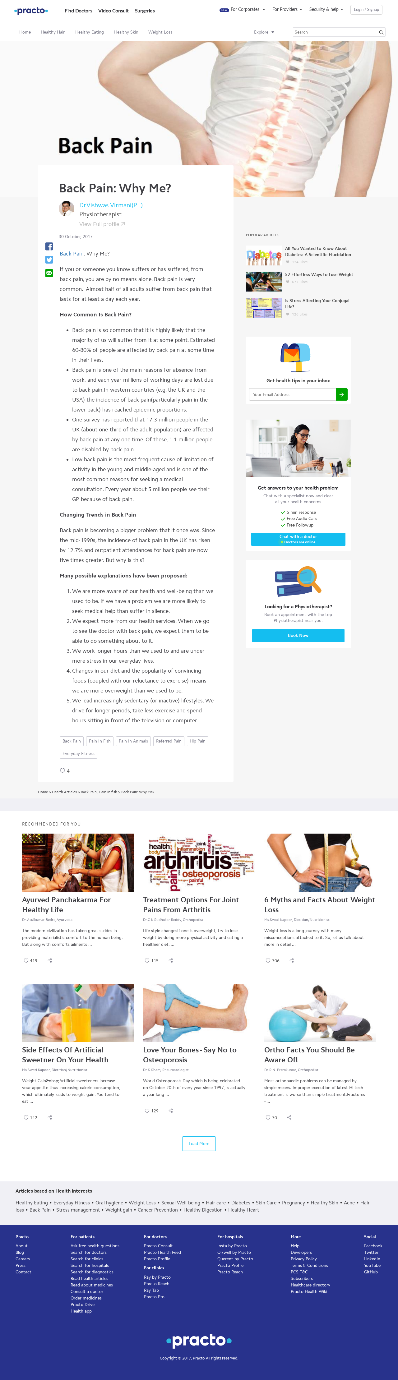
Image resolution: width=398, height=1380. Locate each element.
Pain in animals (133, 741)
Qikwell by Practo (234, 1252)
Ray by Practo (157, 1277)
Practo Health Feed (162, 1252)
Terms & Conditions (309, 1265)
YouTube (372, 1265)
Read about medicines (92, 1285)
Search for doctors (89, 1252)
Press (20, 1265)
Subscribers (302, 1278)
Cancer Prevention (158, 1210)
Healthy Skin (324, 1203)
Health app (81, 1311)
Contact (23, 1272)
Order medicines (86, 1298)
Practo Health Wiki (309, 1291)
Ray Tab (151, 1290)
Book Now (298, 635)
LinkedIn (372, 1259)
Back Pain (72, 253)
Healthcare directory (310, 1285)
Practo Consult (158, 1246)
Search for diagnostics (92, 1272)
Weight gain (118, 1210)
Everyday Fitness (78, 753)
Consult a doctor (87, 1291)
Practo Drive (83, 1304)
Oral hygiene (109, 1203)
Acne (349, 1203)
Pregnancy (293, 1203)
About (22, 1246)
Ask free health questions (95, 1246)
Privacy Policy (304, 1259)
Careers (23, 1259)
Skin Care (266, 1203)
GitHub (371, 1272)
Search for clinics (87, 1259)
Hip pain (198, 741)
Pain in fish (100, 741)
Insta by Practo (232, 1246)
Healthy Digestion (203, 1210)
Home (25, 32)
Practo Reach (156, 1283)
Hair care (216, 1203)
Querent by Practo (235, 1259)
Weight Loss (142, 1203)
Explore (261, 32)
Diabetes (240, 1203)
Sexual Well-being (180, 1203)
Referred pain (169, 741)
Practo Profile (157, 1259)
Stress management (78, 1210)
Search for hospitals (90, 1265)
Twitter (371, 1252)
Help (295, 1246)
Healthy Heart (243, 1210)
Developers (301, 1252)
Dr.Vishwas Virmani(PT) (111, 205)
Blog (20, 1252)
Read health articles (89, 1278)
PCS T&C (299, 1272)
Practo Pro (154, 1297)
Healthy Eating (32, 1203)
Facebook (373, 1246)
